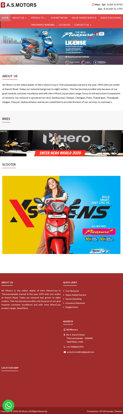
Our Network (59, 17)
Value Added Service (84, 17)
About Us (18, 17)
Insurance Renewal (43, 24)
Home (5, 17)
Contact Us (81, 24)
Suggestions (72, 307)
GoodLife (64, 24)
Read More (22, 308)
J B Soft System (106, 411)
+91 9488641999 (75, 346)
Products (37, 17)
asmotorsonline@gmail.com (80, 352)
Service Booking (110, 17)
